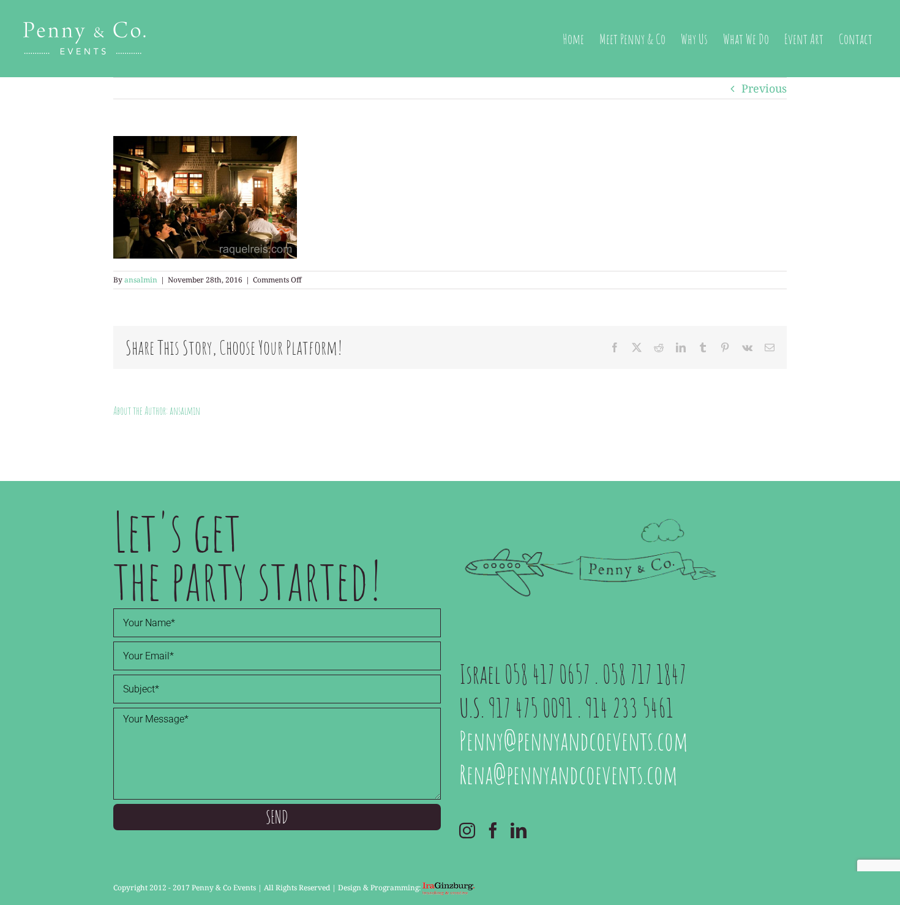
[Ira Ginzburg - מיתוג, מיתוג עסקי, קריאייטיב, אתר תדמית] (448, 887)
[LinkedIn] (519, 830)
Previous (764, 88)
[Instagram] (467, 830)
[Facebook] (493, 830)
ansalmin (140, 280)
